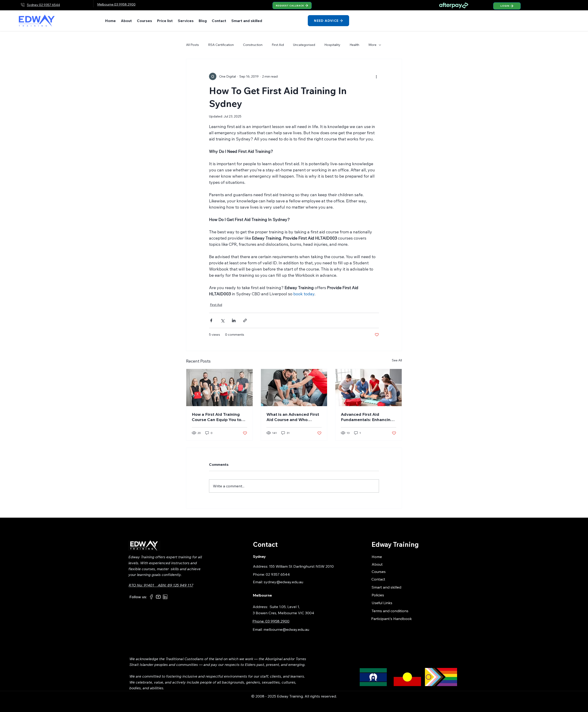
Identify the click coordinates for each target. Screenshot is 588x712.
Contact (378, 579)
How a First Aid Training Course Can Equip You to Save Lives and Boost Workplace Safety (216, 417)
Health (354, 45)
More (372, 45)
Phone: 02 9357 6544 (271, 574)
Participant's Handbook (391, 618)
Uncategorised (304, 45)
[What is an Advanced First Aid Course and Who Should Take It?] (294, 387)
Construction (253, 45)
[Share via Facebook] (211, 320)
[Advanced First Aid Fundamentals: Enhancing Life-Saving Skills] (368, 387)
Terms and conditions (390, 611)
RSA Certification (221, 45)
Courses (379, 571)
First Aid (278, 45)
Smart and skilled (386, 587)
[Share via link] (245, 320)
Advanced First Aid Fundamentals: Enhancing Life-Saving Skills (367, 417)
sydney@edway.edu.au (283, 582)
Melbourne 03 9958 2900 (116, 4)
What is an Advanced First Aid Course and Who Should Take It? (292, 417)
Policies (378, 595)
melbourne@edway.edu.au (286, 629)
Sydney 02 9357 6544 (43, 5)
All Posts (192, 45)
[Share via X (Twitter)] (222, 320)
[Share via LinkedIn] (234, 320)
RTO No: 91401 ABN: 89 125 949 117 (161, 585)
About (377, 564)
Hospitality (332, 45)
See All (397, 360)
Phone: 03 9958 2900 (270, 621)
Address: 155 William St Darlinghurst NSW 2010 (293, 566)
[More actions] (376, 76)
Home (377, 556)
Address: (261, 606)
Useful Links (382, 602)
